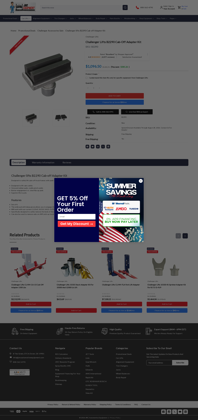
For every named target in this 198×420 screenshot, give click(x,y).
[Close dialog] (141, 181)
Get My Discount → (76, 223)
